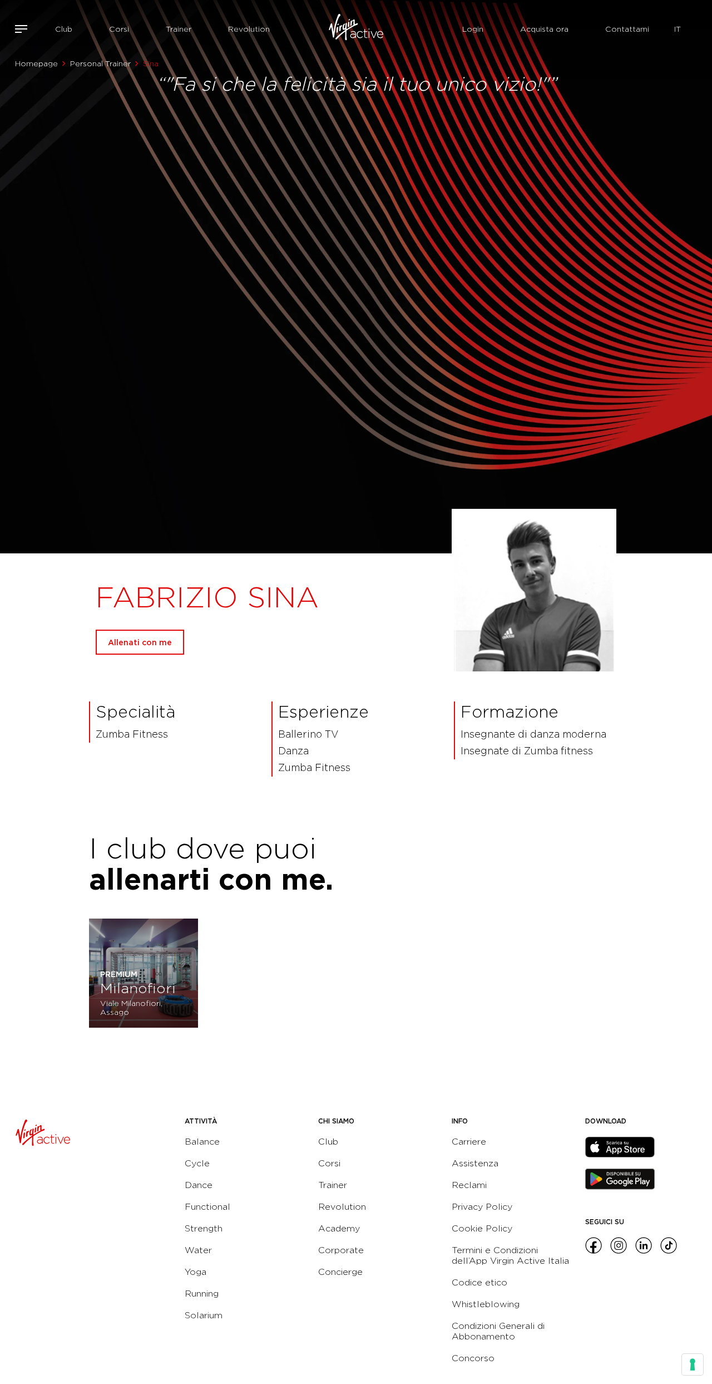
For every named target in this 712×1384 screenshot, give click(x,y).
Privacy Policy (482, 1206)
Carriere (469, 1141)
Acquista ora (544, 28)
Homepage (36, 63)
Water (198, 1250)
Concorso (473, 1358)
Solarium (203, 1315)
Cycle (197, 1163)
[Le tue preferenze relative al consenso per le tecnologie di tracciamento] (692, 1364)
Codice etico (479, 1282)
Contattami (627, 28)
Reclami (469, 1185)
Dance (198, 1185)
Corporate (341, 1250)
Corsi (119, 28)
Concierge (340, 1272)
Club (63, 28)
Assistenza (475, 1163)
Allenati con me (140, 642)
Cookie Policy (482, 1228)
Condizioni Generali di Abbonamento (498, 1331)
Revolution (249, 28)
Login (472, 28)
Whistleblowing (486, 1304)
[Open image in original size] (355, 29)
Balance (202, 1141)
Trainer (178, 28)
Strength (203, 1228)
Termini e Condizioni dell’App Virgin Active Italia (510, 1255)
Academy (339, 1228)
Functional (207, 1206)
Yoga (195, 1272)
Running (202, 1293)
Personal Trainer (100, 63)
